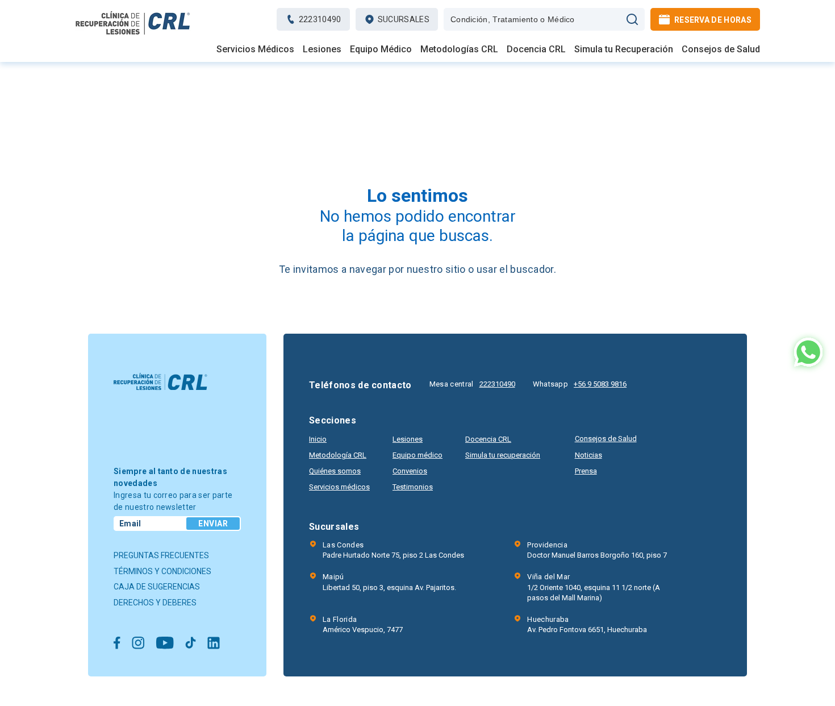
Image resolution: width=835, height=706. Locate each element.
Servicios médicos (339, 487)
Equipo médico (417, 455)
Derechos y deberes (155, 602)
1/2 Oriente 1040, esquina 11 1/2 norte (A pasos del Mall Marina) (593, 586)
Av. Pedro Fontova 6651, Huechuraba (587, 624)
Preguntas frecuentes (161, 555)
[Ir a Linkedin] (213, 644)
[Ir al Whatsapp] (808, 353)
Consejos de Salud (721, 49)
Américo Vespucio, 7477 (363, 624)
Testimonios (413, 487)
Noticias (588, 455)
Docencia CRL (536, 49)
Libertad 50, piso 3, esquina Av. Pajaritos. (389, 581)
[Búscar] (632, 19)
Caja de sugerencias (157, 586)
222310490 (497, 384)
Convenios (410, 471)
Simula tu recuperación (502, 455)
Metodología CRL (337, 455)
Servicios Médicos (255, 49)
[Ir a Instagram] (138, 644)
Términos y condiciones (162, 571)
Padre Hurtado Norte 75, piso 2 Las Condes (393, 550)
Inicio (318, 439)
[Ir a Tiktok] (190, 644)
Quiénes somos (335, 471)
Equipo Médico (381, 49)
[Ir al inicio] (133, 34)
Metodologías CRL (459, 49)
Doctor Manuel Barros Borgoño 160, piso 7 (597, 550)
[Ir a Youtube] (165, 644)
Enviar (213, 523)
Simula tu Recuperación (623, 49)
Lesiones (322, 49)
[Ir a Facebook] (117, 644)
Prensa (586, 471)
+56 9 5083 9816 (600, 384)
